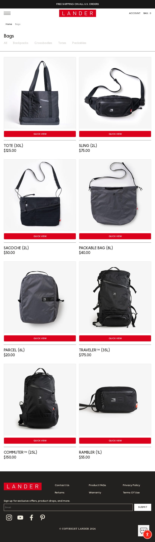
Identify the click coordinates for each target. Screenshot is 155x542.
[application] (143, 530)
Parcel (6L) (14, 350)
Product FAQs (97, 485)
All (5, 42)
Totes (62, 42)
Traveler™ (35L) (94, 350)
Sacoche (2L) (16, 248)
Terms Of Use (131, 492)
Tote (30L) (13, 146)
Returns (59, 492)
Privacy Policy (131, 485)
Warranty (95, 492)
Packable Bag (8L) (96, 248)
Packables (79, 42)
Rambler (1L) (90, 452)
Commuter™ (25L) (20, 452)
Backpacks (20, 42)
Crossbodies (43, 42)
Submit (142, 507)
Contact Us (62, 485)
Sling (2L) (88, 146)
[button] (8, 13)
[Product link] (40, 93)
